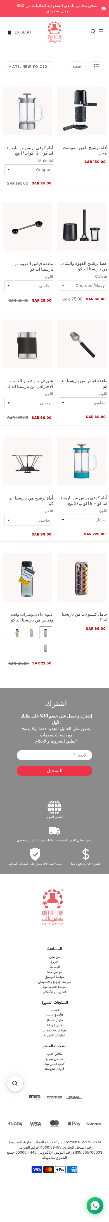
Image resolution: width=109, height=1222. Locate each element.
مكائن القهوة (54, 1054)
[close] (103, 8)
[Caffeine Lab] (54, 32)
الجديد (54, 1010)
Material (45, 160)
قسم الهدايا (54, 1025)
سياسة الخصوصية (54, 987)
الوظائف (54, 966)
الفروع (54, 961)
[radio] (45, 632)
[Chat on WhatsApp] (95, 1205)
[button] (96, 66)
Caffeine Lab (75, 1142)
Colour (101, 276)
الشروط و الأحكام (54, 992)
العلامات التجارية (54, 1035)
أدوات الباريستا (54, 1069)
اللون (49, 276)
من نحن (54, 956)
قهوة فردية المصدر (55, 1030)
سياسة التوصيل (55, 976)
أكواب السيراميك (54, 1064)
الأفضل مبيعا (54, 1015)
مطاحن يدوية (54, 1059)
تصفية (77, 66)
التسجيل (54, 770)
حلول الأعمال (54, 1020)
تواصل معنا (54, 971)
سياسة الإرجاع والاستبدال (54, 982)
